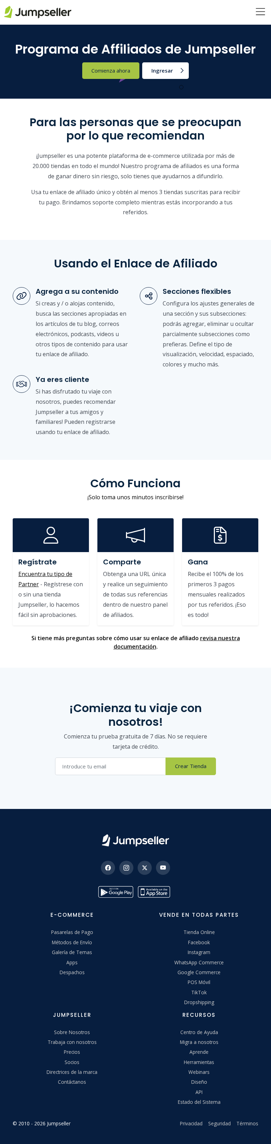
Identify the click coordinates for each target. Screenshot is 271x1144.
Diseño (199, 1081)
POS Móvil (199, 982)
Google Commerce (199, 972)
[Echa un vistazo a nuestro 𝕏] (145, 868)
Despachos (72, 972)
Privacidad (191, 1123)
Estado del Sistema (199, 1102)
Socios (72, 1062)
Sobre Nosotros (72, 1032)
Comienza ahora (110, 70)
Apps (72, 962)
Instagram (199, 952)
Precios (72, 1052)
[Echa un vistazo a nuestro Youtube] (163, 868)
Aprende (199, 1052)
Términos (247, 1123)
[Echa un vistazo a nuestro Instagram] (126, 868)
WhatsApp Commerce (199, 962)
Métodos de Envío (72, 942)
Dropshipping (199, 1002)
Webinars (199, 1072)
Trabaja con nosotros (72, 1042)
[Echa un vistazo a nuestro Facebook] (108, 868)
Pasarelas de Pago (72, 932)
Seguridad (219, 1123)
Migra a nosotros (199, 1042)
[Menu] (260, 12)
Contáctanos (72, 1081)
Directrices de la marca (72, 1072)
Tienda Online (199, 932)
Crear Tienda (190, 765)
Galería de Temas (72, 952)
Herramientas (199, 1062)
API (199, 1092)
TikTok (199, 992)
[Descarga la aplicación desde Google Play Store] (115, 892)
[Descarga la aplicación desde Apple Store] (155, 892)
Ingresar (162, 70)
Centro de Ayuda (199, 1032)
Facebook (199, 942)
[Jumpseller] (135, 840)
